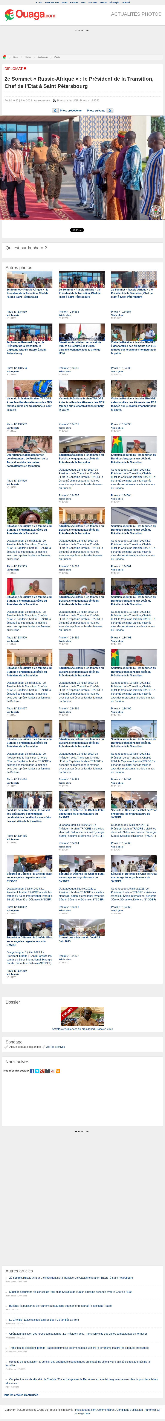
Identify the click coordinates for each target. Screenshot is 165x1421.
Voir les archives (55, 1046)
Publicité (125, 2)
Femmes (103, 2)
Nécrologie (114, 2)
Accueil (38, 2)
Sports (64, 2)
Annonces (92, 2)
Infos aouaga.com (85, 1409)
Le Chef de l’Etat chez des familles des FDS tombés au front (44, 1319)
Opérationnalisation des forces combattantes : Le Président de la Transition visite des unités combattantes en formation (78, 1333)
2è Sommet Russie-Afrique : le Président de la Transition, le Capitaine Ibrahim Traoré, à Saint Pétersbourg (71, 1277)
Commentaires (106, 1409)
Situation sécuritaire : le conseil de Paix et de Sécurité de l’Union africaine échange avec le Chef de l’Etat (70, 1291)
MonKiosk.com (52, 2)
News (83, 2)
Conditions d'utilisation (129, 1409)
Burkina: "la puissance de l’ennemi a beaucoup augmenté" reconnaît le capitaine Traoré (60, 1305)
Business (74, 2)
